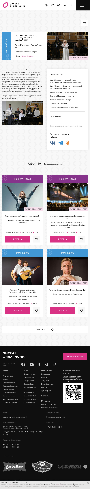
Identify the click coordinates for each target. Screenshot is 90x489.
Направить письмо (75, 356)
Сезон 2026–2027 (30, 396)
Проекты (44, 377)
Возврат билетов (9, 389)
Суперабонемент (29, 402)
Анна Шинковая (55, 80)
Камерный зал (29, 381)
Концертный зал (29, 374)
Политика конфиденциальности (14, 480)
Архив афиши (46, 391)
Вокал (24, 56)
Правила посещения (10, 402)
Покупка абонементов (10, 386)
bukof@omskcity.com (55, 417)
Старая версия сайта (52, 480)
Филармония (46, 371)
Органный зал (29, 377)
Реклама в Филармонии (49, 408)
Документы (45, 381)
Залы (26, 371)
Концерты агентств (53, 164)
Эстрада (30, 56)
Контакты (45, 396)
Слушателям (8, 376)
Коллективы (45, 374)
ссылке (76, 381)
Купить (16, 239)
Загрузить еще (43, 329)
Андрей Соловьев (56, 92)
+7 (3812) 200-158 (11, 444)
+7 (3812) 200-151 (11, 447)
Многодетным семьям (10, 399)
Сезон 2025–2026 (30, 399)
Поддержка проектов (48, 404)
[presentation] (8, 113)
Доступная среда (9, 396)
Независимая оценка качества (71, 372)
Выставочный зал (30, 387)
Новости (44, 387)
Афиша (6, 371)
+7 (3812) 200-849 (54, 427)
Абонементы (29, 393)
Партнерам (45, 401)
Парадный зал (29, 384)
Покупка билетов (9, 383)
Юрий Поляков (55, 86)
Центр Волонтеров (47, 384)
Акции (5, 379)
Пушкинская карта (9, 393)
